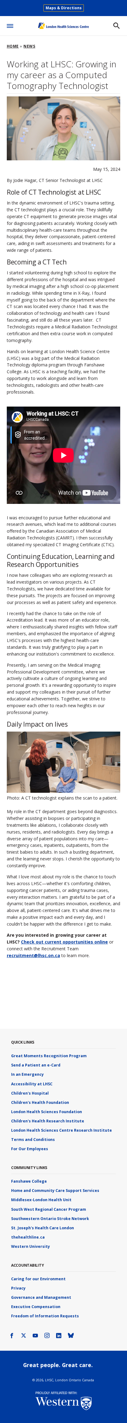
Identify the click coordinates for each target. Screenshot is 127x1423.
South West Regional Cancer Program (48, 1209)
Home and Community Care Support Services (55, 1190)
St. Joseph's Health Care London (42, 1228)
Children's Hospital (30, 1093)
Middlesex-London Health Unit (41, 1199)
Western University (30, 1246)
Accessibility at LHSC (31, 1084)
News (29, 46)
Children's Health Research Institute (47, 1121)
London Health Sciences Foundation (46, 1111)
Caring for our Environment (38, 1279)
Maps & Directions (64, 8)
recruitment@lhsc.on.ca (33, 955)
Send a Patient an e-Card (35, 1065)
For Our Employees (29, 1148)
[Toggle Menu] (10, 24)
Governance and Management (41, 1297)
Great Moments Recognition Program (49, 1055)
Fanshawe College (29, 1181)
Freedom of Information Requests (45, 1316)
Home (13, 46)
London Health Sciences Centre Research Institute (61, 1130)
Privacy (18, 1288)
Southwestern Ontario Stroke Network (50, 1218)
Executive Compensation (35, 1306)
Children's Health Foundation (40, 1102)
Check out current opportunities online (64, 942)
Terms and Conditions (33, 1139)
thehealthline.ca (28, 1237)
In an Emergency (27, 1074)
